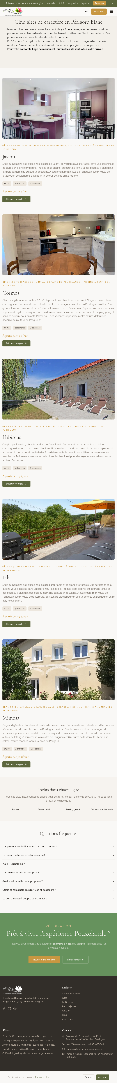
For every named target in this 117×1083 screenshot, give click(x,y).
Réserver (99, 3)
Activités (66, 1010)
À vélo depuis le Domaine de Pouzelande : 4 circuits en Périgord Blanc (28, 1045)
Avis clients (67, 1019)
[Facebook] (3, 1008)
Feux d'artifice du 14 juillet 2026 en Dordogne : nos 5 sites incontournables (28, 1036)
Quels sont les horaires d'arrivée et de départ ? (29, 889)
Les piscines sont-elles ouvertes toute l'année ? (29, 846)
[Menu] (111, 12)
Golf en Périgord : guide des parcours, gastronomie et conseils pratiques (27, 1053)
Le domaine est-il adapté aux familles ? (24, 898)
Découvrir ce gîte (14, 199)
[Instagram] (9, 1008)
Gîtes (64, 998)
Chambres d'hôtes (71, 993)
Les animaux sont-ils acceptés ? (20, 872)
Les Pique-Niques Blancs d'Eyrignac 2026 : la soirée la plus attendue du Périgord (28, 1040)
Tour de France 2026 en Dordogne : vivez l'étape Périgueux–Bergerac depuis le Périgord (26, 1049)
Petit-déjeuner (69, 1006)
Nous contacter (75, 959)
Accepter (102, 1077)
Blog (64, 1015)
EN (86, 12)
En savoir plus (42, 1077)
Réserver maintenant (44, 959)
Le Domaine (68, 1002)
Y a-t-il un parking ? (13, 863)
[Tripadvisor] (14, 1008)
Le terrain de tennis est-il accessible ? (23, 855)
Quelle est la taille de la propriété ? (22, 881)
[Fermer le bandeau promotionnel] (112, 3)
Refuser (88, 1077)
